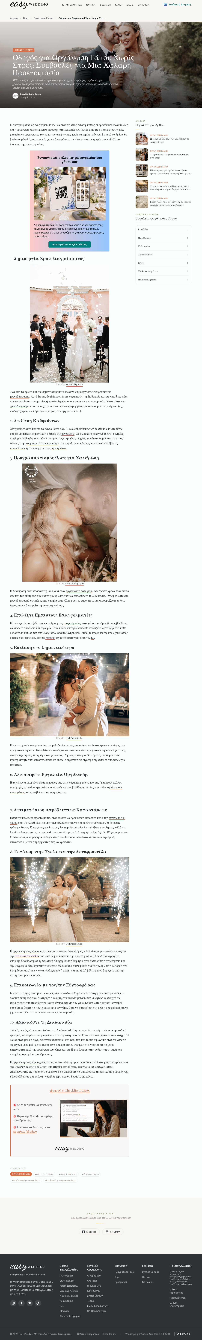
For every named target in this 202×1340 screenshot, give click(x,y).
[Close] (137, 634)
